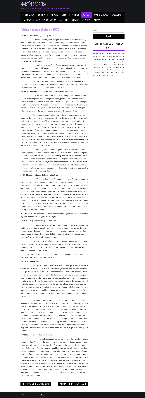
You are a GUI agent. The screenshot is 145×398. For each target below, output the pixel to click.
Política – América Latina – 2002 (36, 384)
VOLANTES (76, 20)
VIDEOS (87, 20)
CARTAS (86, 15)
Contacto (53, 15)
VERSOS (97, 20)
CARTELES (64, 20)
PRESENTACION (28, 15)
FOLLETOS (75, 15)
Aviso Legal (41, 395)
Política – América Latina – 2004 (72, 384)
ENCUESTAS (116, 15)
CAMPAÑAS (27, 20)
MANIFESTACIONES (101, 15)
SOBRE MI (41, 15)
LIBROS (64, 15)
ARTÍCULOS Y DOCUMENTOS (45, 20)
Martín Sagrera (33, 4)
